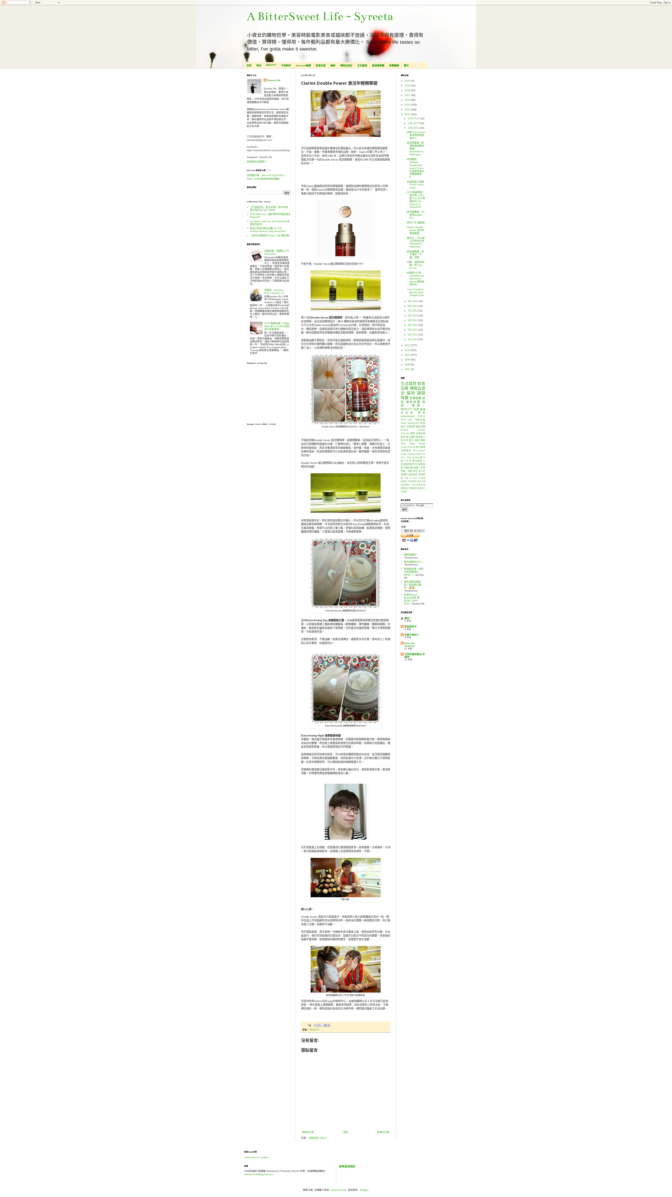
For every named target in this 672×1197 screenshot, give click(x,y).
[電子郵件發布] (309, 1025)
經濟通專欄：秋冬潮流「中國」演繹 (415, 254)
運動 (423, 440)
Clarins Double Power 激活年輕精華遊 (416, 230)
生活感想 (362, 65)
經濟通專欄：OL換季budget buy (416, 214)
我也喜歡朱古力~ (413, 561)
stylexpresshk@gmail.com (258, 1174)
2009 (408, 359)
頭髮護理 (413, 488)
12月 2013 (414, 118)
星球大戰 (421, 481)
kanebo (421, 430)
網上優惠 (410, 437)
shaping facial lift (416, 454)
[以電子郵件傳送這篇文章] (315, 1025)
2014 (408, 109)
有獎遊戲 (415, 398)
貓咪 (411, 393)
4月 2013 (413, 325)
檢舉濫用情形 (347, 1166)
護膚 (422, 409)
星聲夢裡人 (406, 485)
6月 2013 (413, 315)
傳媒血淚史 (346, 65)
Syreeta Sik (274, 80)
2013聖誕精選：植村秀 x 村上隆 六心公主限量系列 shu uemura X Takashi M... (416, 199)
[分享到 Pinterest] (329, 1025)
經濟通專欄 (378, 65)
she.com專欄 (303, 65)
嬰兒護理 (417, 461)
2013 (408, 114)
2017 (408, 95)
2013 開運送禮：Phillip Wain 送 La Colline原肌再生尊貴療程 (276, 326)
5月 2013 (413, 320)
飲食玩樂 (321, 65)
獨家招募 (420, 426)
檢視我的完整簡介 (256, 161)
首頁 (249, 65)
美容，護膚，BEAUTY (413, 405)
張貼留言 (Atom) (318, 1137)
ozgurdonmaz (338, 1189)
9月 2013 (413, 301)
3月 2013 (413, 329)
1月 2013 (413, 339)
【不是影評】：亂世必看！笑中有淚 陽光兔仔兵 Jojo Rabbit (269, 208)
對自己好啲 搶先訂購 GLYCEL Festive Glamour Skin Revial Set (268, 230)
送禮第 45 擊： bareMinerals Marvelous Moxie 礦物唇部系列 (415, 278)
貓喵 (332, 65)
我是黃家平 (410, 626)
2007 (408, 369)
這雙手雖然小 (411, 634)
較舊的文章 (383, 1132)
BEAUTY (271, 64)
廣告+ (407, 618)
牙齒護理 (410, 426)
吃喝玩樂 (420, 433)
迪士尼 (421, 471)
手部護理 (412, 481)
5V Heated (413, 478)
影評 (403, 437)
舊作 (406, 65)
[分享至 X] (322, 1025)
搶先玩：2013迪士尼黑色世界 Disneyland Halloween (416, 242)
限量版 (404, 474)
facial (403, 423)
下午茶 (407, 461)
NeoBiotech (413, 423)
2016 (408, 99)
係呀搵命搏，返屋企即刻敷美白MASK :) (414, 571)
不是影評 (286, 65)
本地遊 (408, 412)
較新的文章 (308, 1132)
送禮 (416, 409)
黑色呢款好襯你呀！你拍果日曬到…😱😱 (412, 584)
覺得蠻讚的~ (411, 554)
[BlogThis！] (319, 1025)
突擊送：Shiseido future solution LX (274, 291)
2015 (408, 104)
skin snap (406, 457)
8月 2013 (413, 305)
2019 (408, 85)
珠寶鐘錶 (394, 65)
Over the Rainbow (409, 644)
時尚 (258, 65)
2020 (408, 80)
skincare (405, 433)
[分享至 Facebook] (325, 1025)
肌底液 (419, 485)
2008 (408, 364)
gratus (422, 450)
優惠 (412, 433)
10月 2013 (414, 127)
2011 (408, 350)
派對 (414, 485)
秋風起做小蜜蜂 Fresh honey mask (416, 184)
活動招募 (408, 467)
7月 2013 (413, 310)
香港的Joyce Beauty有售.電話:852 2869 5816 (412, 599)
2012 (408, 345)
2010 (408, 354)
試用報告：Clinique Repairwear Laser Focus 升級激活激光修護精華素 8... (415, 168)
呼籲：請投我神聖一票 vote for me (415, 265)
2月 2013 (413, 334)
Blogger (364, 1189)
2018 (408, 90)
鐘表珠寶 (413, 402)
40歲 (406, 478)
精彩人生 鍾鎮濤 (416, 222)
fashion (404, 430)
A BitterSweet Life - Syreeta (320, 16)
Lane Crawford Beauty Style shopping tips (415, 292)
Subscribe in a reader (257, 1157)
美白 (415, 471)
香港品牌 (413, 474)
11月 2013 (413, 123)
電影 (421, 412)
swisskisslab (407, 416)
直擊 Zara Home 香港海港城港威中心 (416, 135)
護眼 (417, 440)
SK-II (415, 450)
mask (403, 454)
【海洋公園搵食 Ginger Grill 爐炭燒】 (270, 235)
